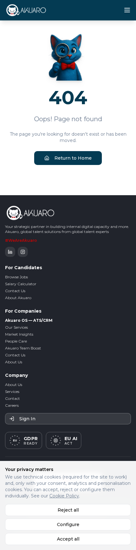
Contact (12, 398)
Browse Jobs (16, 277)
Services (12, 391)
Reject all (68, 510)
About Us (13, 362)
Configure (68, 524)
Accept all (68, 539)
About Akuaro (18, 297)
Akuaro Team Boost (23, 348)
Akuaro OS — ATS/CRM (29, 320)
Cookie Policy (64, 496)
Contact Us (15, 290)
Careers (12, 405)
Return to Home (73, 158)
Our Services (16, 327)
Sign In (27, 419)
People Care (16, 341)
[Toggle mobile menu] (127, 10)
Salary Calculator (20, 283)
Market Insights (19, 334)
